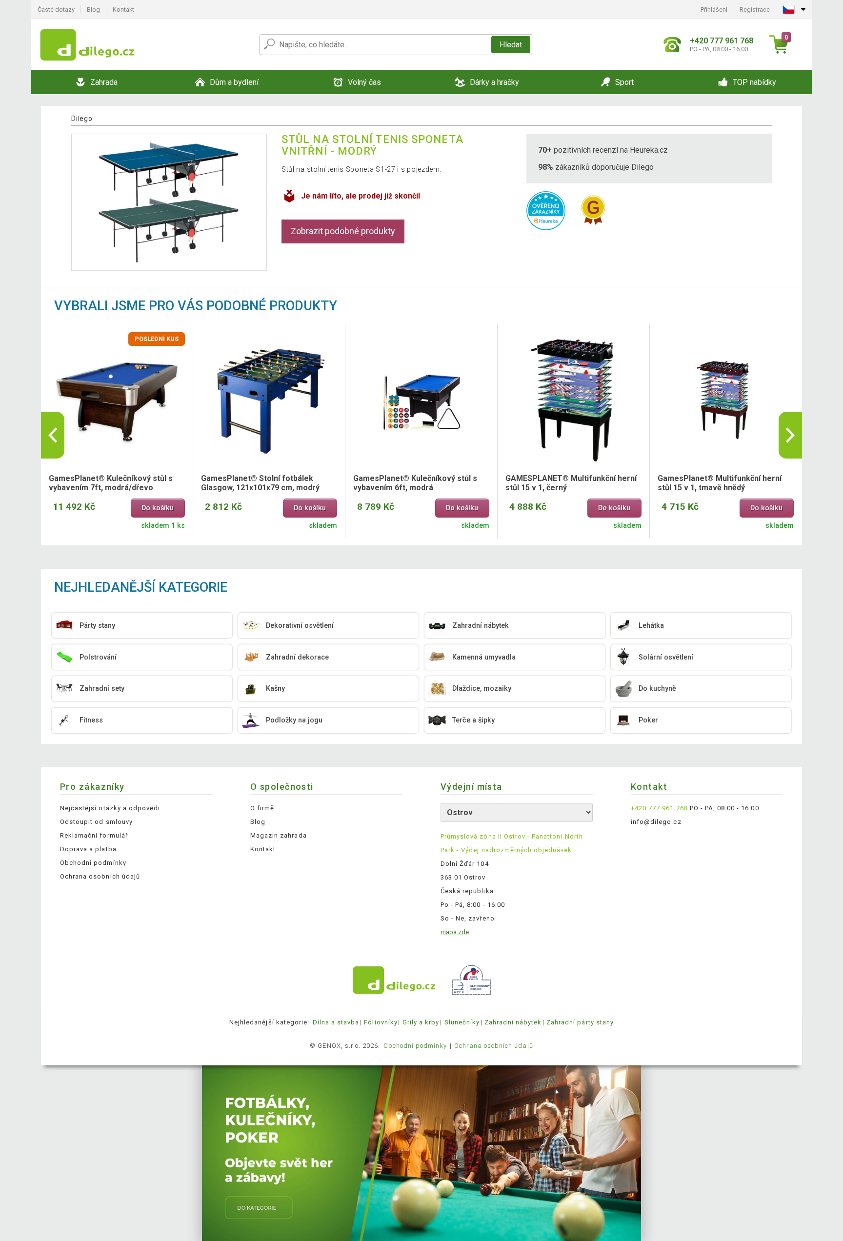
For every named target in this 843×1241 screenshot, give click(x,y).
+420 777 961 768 (659, 808)
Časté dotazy (56, 9)
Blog (93, 9)
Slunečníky (462, 1022)
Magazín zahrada (278, 835)
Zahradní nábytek (513, 1022)
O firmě (262, 808)
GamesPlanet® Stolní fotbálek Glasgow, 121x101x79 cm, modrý (260, 483)
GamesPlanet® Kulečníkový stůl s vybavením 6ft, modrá (415, 483)
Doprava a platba (88, 849)
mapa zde (455, 932)
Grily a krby (420, 1022)
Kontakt (123, 9)
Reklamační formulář (94, 835)
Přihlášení (714, 9)
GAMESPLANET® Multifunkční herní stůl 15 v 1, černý (571, 483)
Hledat (511, 44)
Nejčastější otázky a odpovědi (110, 808)
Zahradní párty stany (580, 1022)
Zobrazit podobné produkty (343, 231)
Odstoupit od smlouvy (96, 821)
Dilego (81, 118)
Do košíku (157, 508)
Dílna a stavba (336, 1022)
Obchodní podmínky (93, 862)
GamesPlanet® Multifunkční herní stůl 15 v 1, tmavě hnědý (720, 483)
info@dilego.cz (656, 821)
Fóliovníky (380, 1022)
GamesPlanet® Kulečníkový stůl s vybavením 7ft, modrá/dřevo (111, 483)
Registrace (755, 9)
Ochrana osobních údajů (100, 876)
